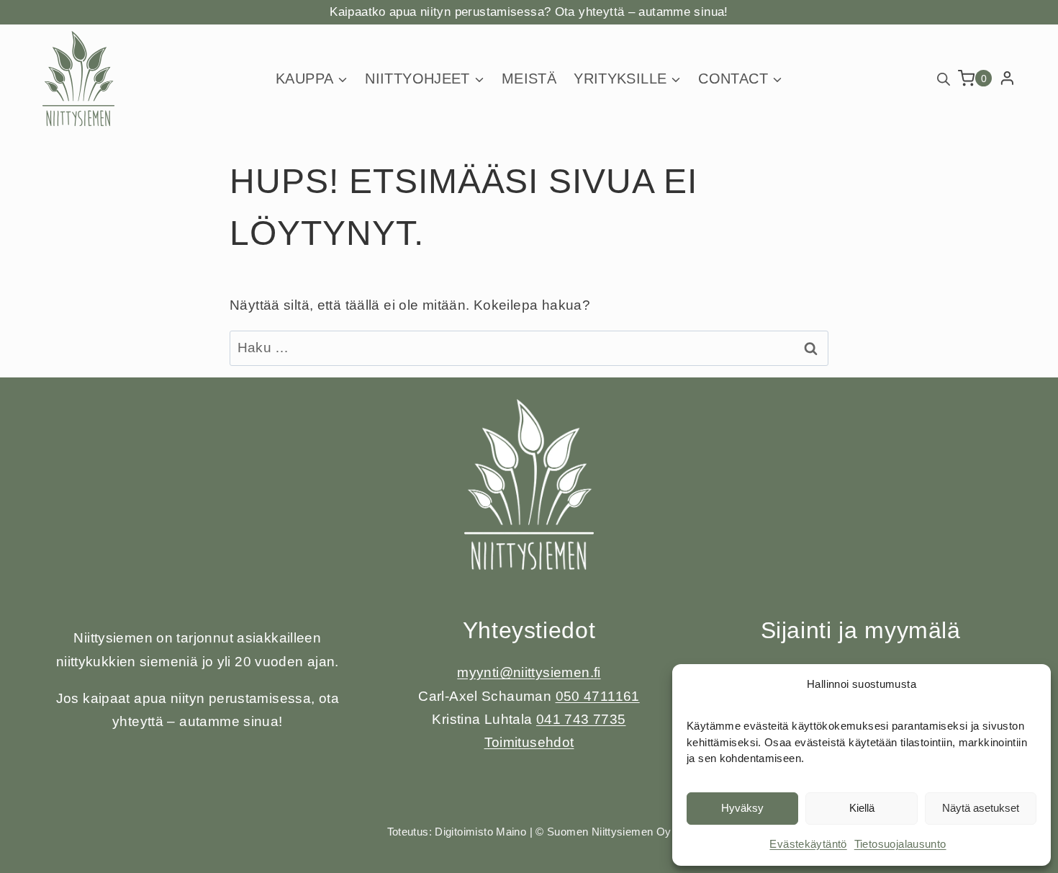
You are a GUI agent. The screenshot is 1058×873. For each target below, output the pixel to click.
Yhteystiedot (529, 630)
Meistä (529, 78)
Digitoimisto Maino (480, 831)
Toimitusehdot (529, 742)
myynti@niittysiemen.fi (528, 672)
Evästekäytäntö (807, 844)
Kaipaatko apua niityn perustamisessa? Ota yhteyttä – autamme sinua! (529, 12)
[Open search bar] (943, 78)
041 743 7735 (581, 719)
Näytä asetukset (980, 808)
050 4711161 (598, 696)
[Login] (1007, 78)
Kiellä (861, 808)
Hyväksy (742, 808)
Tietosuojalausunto (900, 844)
